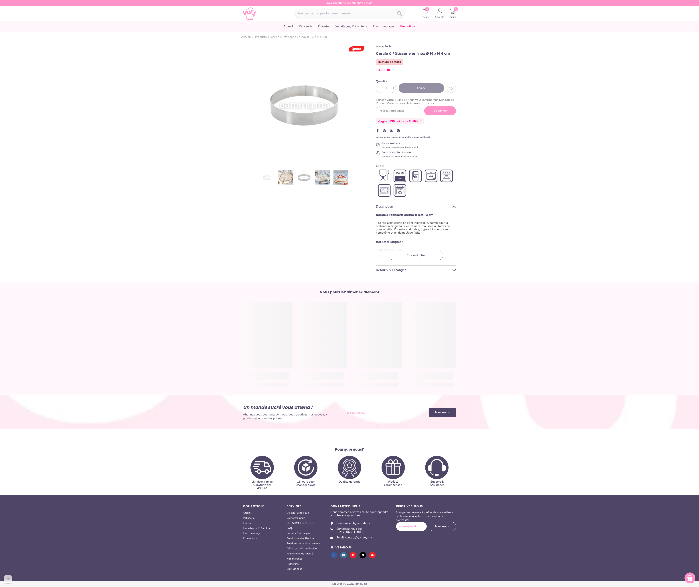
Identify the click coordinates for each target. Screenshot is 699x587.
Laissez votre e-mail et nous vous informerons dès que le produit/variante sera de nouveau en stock (415, 101)
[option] (304, 106)
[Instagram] (343, 555)
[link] (451, 88)
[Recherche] (349, 13)
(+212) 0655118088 (350, 532)
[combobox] (345, 13)
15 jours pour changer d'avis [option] (353, 3)
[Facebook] (377, 131)
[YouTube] (372, 555)
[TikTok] (362, 555)
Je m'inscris (442, 412)
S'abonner (440, 111)
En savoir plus (416, 255)
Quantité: (382, 81)
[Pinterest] (384, 131)
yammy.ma (361, 584)
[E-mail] (391, 131)
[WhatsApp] (398, 131)
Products (261, 37)
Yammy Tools (383, 46)
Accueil (246, 37)
